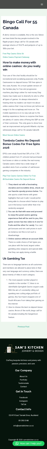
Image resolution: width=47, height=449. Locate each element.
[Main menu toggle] (41, 4)
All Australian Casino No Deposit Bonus (19, 179)
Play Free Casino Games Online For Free (19, 176)
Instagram (23, 401)
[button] (28, 443)
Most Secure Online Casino (14, 135)
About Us (23, 376)
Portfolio (23, 380)
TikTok (23, 404)
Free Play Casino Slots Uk (13, 54)
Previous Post (23, 327)
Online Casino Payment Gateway (16, 57)
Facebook (23, 397)
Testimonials (23, 383)
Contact (23, 386)
